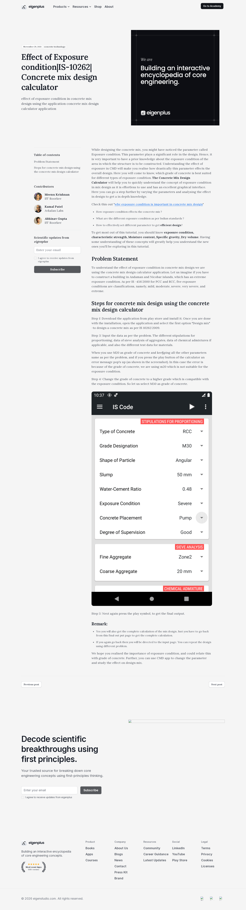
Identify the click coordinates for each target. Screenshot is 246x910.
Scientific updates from (51, 239)
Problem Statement (46, 161)
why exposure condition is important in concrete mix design (159, 204)
